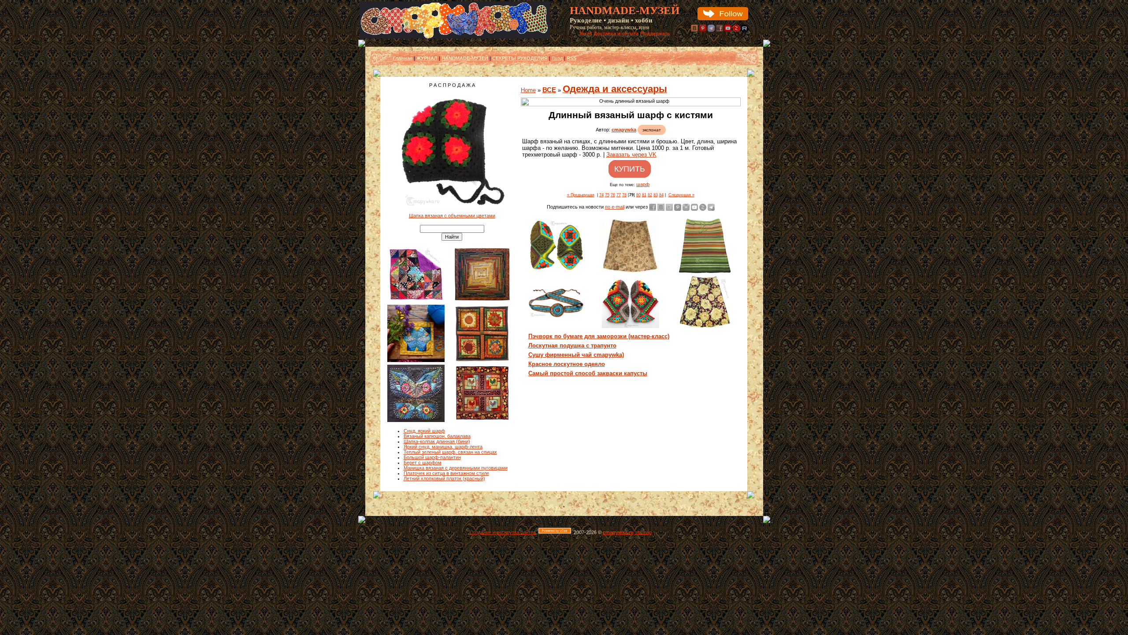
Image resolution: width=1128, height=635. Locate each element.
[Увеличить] (631, 101)
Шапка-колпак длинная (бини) (437, 441)
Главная (402, 58)
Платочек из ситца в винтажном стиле (446, 473)
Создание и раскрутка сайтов (503, 532)
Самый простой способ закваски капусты (587, 373)
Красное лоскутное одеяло (566, 364)
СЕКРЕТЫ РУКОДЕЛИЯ (520, 58)
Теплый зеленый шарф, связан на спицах (450, 452)
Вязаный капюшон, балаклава (437, 436)
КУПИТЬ (629, 168)
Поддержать (655, 33)
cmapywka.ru (618, 532)
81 (644, 195)
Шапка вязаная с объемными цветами (452, 215)
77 (618, 195)
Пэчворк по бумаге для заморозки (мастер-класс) (598, 336)
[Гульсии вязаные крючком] (556, 270)
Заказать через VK (631, 154)
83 (655, 195)
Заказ (585, 33)
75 (607, 195)
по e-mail (614, 206)
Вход (557, 58)
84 (661, 195)
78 (624, 195)
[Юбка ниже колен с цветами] (704, 329)
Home (528, 90)
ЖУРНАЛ (427, 58)
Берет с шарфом (423, 462)
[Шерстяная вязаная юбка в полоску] (704, 272)
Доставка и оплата (616, 33)
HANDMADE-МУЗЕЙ (465, 58)
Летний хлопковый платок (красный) (444, 478)
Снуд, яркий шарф (424, 430)
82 (650, 195)
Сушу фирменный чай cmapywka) (576, 354)
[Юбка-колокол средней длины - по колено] (630, 271)
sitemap (643, 532)
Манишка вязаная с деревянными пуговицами (456, 468)
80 (638, 195)
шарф (642, 184)
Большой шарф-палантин (432, 457)
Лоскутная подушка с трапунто (572, 345)
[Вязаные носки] (630, 326)
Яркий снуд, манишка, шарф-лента (443, 446)
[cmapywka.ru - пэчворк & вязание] (455, 36)
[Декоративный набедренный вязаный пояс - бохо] (556, 316)
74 (601, 195)
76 (613, 195)
